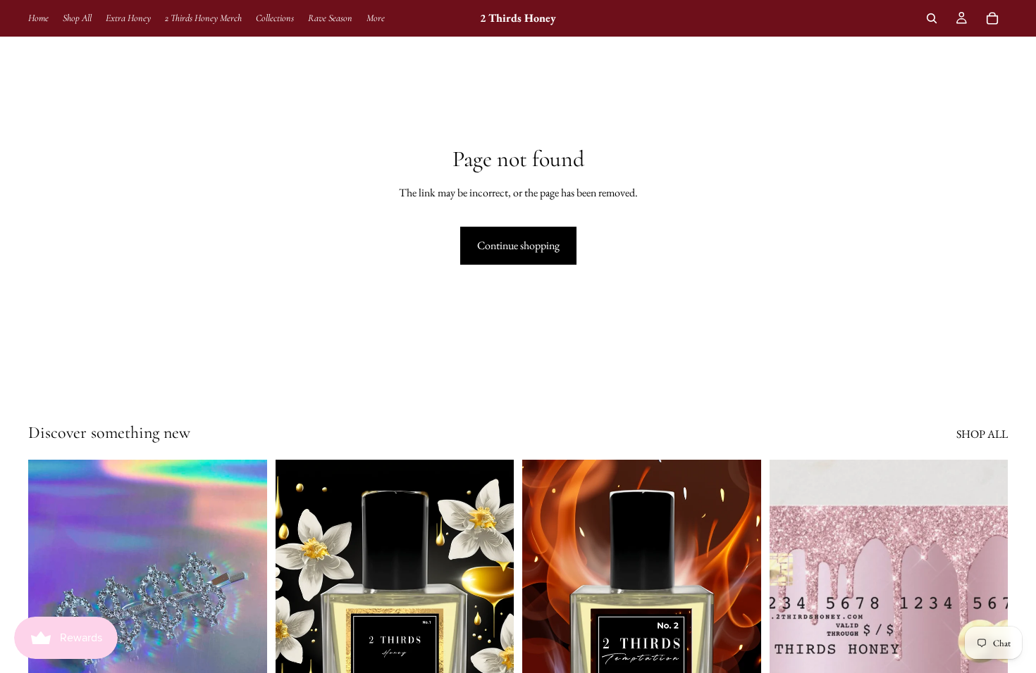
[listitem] (375, 18)
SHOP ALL (982, 434)
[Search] (931, 18)
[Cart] (992, 18)
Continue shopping (518, 245)
